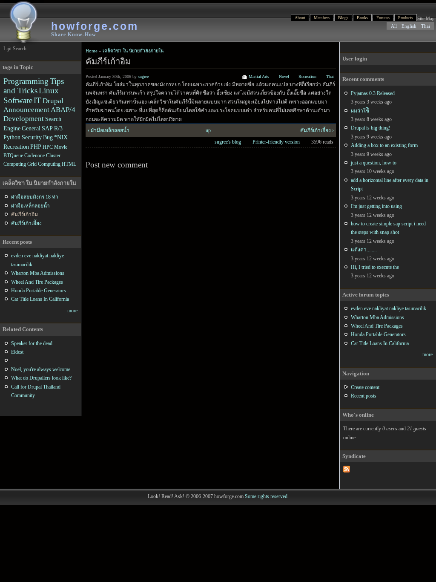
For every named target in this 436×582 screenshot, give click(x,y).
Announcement (26, 110)
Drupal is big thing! (370, 128)
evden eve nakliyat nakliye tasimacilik (388, 308)
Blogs (343, 17)
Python (11, 137)
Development (23, 119)
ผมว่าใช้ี (360, 111)
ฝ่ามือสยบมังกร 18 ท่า (34, 197)
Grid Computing (43, 164)
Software (17, 100)
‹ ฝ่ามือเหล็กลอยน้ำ (108, 130)
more (427, 354)
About (300, 17)
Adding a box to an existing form (384, 145)
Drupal (53, 101)
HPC (48, 147)
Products (405, 17)
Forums (383, 17)
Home (92, 50)
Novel (284, 76)
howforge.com (94, 26)
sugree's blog (228, 142)
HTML (69, 164)
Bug (48, 137)
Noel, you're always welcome (40, 369)
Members (322, 17)
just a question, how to (373, 163)
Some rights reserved (266, 496)
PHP (35, 146)
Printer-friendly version (276, 142)
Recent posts (363, 396)
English (409, 26)
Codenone (34, 155)
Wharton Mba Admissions (377, 317)
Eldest (17, 352)
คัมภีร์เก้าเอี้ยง (26, 223)
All (394, 26)
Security (32, 137)
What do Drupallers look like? (41, 378)
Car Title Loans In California (380, 343)
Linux (49, 90)
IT (37, 100)
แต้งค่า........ (364, 250)
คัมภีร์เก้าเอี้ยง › (317, 130)
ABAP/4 (63, 110)
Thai (425, 26)
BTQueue (13, 155)
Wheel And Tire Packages (377, 326)
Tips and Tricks (33, 86)
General (31, 128)
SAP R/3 (52, 128)
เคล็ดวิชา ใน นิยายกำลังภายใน (133, 50)
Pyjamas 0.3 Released (373, 93)
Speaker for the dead (31, 343)
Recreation (307, 76)
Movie (60, 147)
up (208, 130)
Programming (26, 81)
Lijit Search (14, 49)
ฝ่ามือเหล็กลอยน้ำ (30, 206)
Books (362, 17)
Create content (365, 387)
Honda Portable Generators (378, 334)
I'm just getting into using (376, 206)
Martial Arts (259, 76)
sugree (143, 76)
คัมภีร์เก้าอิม (24, 214)
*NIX (61, 137)
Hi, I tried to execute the (375, 267)
